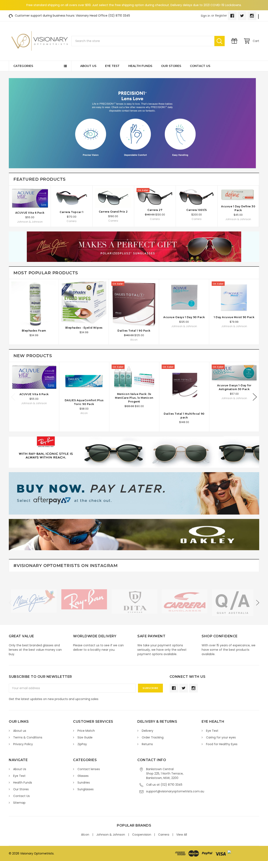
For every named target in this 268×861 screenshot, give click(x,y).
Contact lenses (88, 769)
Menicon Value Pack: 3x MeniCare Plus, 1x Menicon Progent (134, 397)
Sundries (83, 782)
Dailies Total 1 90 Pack (134, 330)
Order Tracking (153, 737)
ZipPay (82, 744)
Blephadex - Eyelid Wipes (84, 327)
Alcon (85, 834)
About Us (88, 66)
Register (221, 15)
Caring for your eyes (221, 737)
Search (219, 41)
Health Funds (140, 66)
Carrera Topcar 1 (71, 212)
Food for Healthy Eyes (221, 744)
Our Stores (171, 66)
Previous (13, 397)
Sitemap (19, 803)
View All (181, 834)
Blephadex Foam (34, 330)
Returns (147, 744)
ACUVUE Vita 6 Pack (30, 212)
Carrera (163, 834)
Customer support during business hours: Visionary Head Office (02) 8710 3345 (72, 15)
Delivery (147, 731)
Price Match (86, 731)
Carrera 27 (154, 210)
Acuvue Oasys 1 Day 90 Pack (184, 317)
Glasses (83, 776)
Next (255, 397)
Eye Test (112, 66)
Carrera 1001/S (196, 210)
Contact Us (200, 66)
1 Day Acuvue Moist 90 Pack (234, 317)
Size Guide (85, 737)
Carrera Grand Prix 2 (113, 211)
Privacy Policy (23, 744)
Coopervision (141, 834)
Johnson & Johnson (110, 834)
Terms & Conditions (27, 737)
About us (19, 731)
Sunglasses (85, 789)
